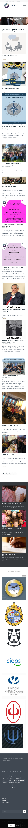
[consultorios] (14, 493)
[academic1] (14, 545)
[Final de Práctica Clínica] (14, 444)
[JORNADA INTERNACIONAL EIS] (14, 366)
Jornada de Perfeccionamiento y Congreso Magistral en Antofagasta (14, 185)
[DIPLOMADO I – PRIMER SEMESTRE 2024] (14, 254)
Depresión (12, 776)
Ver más (18, 825)
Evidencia (18, 778)
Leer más (4, 59)
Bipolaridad (15, 773)
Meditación (5, 782)
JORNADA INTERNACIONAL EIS (10, 375)
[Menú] (24, 5)
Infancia (15, 780)
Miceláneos (5, 798)
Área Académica (10, 554)
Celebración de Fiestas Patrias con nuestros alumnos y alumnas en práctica (13, 164)
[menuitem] (20, 5)
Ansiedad (10, 773)
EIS (13, 778)
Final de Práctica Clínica (8, 454)
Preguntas (5, 784)
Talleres (4, 787)
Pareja (19, 782)
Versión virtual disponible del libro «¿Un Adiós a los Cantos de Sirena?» (13, 87)
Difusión (18, 776)
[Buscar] (20, 5)
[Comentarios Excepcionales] (14, 43)
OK (11, 825)
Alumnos (4, 773)
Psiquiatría (22, 784)
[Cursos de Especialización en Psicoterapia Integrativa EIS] (14, 211)
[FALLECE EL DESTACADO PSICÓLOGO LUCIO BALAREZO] (14, 295)
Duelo (10, 778)
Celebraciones (6, 776)
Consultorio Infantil (13, 528)
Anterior (1, 20)
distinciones (5, 778)
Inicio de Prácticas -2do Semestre (11, 425)
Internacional (21, 780)
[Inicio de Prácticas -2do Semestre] (14, 408)
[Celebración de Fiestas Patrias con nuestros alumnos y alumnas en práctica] (14, 153)
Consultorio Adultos (12, 503)
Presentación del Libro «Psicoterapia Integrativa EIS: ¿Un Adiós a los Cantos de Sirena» (13, 126)
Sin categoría (5, 802)
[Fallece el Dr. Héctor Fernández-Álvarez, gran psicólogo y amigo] (14, 329)
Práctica (10, 784)
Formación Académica (7, 780)
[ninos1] (14, 518)
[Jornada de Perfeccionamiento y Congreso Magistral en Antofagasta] (14, 179)
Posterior (26, 20)
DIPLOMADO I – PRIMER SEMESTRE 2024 (12, 267)
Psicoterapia (15, 784)
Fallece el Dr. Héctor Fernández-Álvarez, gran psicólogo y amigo (13, 341)
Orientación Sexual (13, 782)
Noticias (4, 800)
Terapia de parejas (11, 787)
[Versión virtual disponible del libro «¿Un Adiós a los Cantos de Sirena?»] (14, 74)
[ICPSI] (11, 5)
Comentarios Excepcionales (9, 55)
